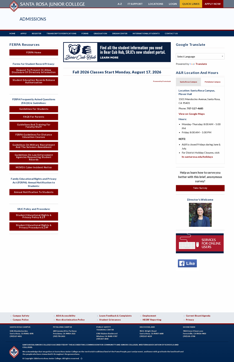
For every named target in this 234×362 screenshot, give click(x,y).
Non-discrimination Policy (70, 319)
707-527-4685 (195, 108)
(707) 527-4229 (146, 336)
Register (36, 33)
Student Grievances (110, 319)
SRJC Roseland (147, 327)
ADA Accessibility (65, 315)
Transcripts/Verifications (61, 33)
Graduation (100, 33)
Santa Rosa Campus (20, 327)
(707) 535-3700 (189, 336)
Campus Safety (21, 315)
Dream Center (119, 33)
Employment (149, 315)
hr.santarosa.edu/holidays (197, 156)
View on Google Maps (192, 113)
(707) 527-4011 (16, 336)
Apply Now (213, 3)
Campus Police (21, 319)
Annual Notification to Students (33, 192)
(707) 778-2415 (59, 336)
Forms (85, 33)
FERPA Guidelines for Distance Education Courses (33, 135)
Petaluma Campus (62, 327)
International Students (146, 33)
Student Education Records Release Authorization (34, 81)
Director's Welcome (200, 199)
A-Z (120, 4)
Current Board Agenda (198, 315)
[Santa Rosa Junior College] (47, 4)
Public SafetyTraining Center (105, 328)
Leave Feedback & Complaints (115, 315)
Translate (201, 63)
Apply (24, 33)
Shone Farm (189, 327)
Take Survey (200, 188)
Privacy (190, 319)
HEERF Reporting (152, 319)
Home (12, 33)
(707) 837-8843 (102, 339)
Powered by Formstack (162, 81)
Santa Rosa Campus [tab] (188, 82)
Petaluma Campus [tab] (212, 82)
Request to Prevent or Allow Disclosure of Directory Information (34, 71)
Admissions (33, 19)
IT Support (135, 4)
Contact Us (171, 33)
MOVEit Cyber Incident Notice (34, 167)
